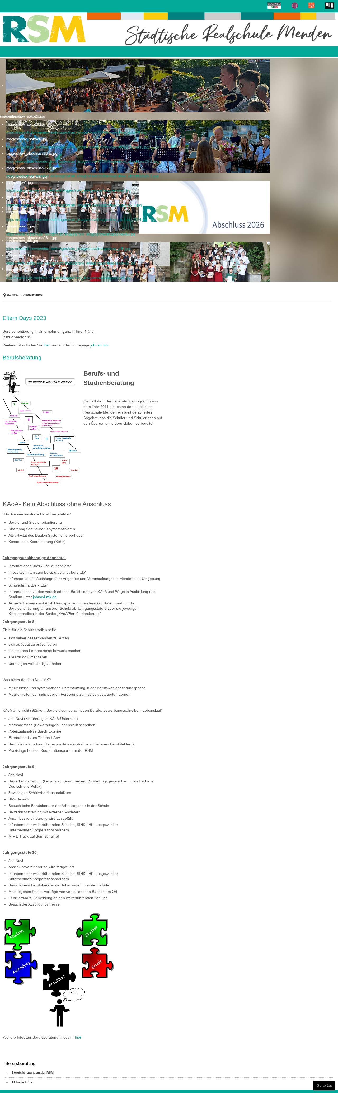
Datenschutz (110, 1083)
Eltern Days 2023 (24, 305)
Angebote (68, 1083)
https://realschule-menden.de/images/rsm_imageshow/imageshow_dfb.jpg (68, 248)
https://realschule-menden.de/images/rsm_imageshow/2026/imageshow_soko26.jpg (76, 132)
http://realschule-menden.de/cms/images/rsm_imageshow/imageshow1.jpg (68, 190)
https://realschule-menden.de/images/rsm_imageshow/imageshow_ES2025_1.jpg (74, 205)
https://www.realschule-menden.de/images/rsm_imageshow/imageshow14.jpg (70, 263)
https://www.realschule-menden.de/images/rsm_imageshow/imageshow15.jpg (70, 234)
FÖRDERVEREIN (204, 1083)
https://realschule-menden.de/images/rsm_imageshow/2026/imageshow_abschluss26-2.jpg (82, 176)
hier (47, 332)
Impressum (159, 1083)
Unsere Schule (16, 1083)
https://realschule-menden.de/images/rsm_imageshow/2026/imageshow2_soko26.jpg (77, 147)
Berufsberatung (22, 344)
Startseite (13, 289)
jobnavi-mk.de (45, 583)
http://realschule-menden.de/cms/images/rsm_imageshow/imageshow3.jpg (68, 277)
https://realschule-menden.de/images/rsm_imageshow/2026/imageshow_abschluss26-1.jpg (82, 161)
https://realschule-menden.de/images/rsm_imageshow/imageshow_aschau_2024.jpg (76, 219)
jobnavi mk (99, 332)
